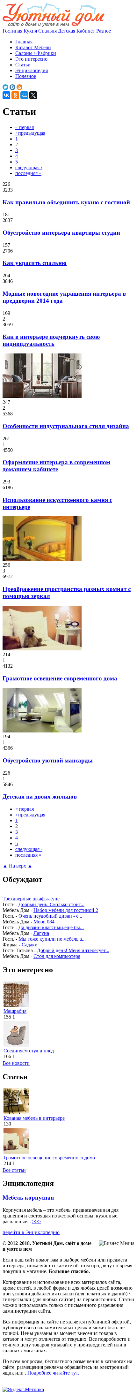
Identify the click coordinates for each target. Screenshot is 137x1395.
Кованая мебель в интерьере (34, 1118)
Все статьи (14, 1170)
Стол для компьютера (56, 956)
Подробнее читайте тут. (53, 1373)
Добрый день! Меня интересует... (73, 950)
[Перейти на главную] (54, 25)
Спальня (47, 31)
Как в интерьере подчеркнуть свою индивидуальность (51, 340)
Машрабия (15, 1011)
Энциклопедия (31, 70)
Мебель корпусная (28, 1197)
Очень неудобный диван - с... (50, 916)
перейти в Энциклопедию (31, 1232)
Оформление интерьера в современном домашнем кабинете (56, 466)
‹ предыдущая (30, 133)
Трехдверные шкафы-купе (31, 898)
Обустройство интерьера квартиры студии (61, 232)
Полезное (25, 76)
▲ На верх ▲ (17, 865)
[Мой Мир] (24, 95)
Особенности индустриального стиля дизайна (66, 426)
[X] (33, 95)
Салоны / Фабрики (35, 53)
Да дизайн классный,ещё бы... (51, 927)
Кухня (30, 31)
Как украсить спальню (35, 263)
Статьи (23, 64)
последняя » (28, 173)
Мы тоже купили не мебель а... (52, 939)
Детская (66, 31)
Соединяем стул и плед (29, 1050)
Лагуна (41, 933)
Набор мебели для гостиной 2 (65, 910)
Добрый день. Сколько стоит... (51, 904)
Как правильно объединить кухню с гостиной (66, 202)
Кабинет (85, 31)
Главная (23, 41)
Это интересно (31, 59)
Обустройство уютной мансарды (48, 760)
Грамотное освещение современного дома (60, 678)
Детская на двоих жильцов (40, 796)
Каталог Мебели (33, 47)
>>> (36, 1221)
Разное (103, 31)
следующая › (28, 167)
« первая (24, 127)
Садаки (30, 944)
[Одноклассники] (15, 95)
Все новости (16, 1063)
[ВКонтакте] (6, 95)
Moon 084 (43, 921)
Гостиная (12, 31)
